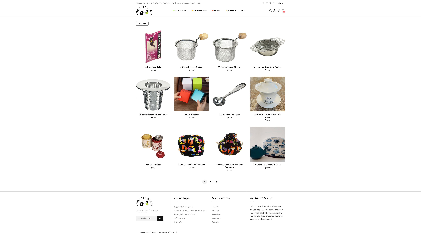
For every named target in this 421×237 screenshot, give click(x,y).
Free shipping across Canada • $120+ (189, 3)
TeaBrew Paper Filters (153, 67)
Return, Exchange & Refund (184, 214)
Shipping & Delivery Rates (184, 207)
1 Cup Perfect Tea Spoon (229, 114)
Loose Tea (216, 207)
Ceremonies (216, 218)
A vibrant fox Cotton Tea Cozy (191, 164)
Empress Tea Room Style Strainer (267, 67)
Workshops (216, 214)
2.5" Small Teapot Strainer (191, 67)
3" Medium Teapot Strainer (229, 67)
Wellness (215, 210)
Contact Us (178, 222)
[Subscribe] (160, 218)
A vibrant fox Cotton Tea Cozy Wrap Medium (229, 165)
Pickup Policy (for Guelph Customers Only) (190, 210)
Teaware (215, 222)
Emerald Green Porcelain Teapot (267, 164)
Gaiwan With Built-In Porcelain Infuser (267, 115)
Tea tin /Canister (191, 114)
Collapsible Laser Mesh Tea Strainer (153, 114)
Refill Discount (179, 218)
